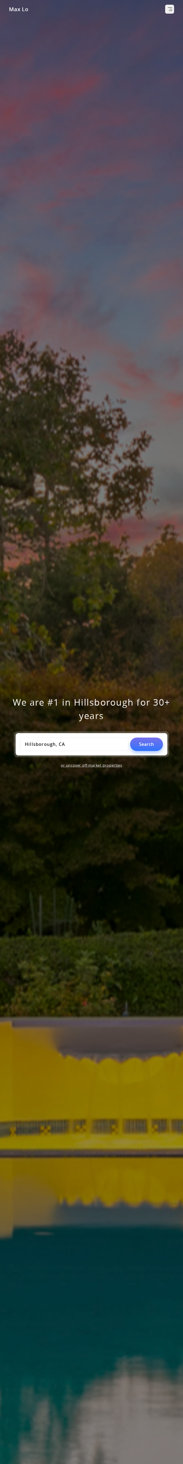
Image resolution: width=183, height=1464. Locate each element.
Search (146, 744)
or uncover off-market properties (91, 765)
